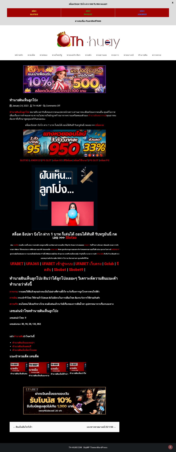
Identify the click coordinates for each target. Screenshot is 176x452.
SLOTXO (24, 160)
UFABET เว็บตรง (88, 264)
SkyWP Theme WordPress (95, 447)
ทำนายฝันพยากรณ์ (97, 115)
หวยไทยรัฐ (57, 55)
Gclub (109, 264)
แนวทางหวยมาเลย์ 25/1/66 (101, 427)
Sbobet (60, 270)
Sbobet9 (76, 270)
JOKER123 (35, 160)
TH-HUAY (37, 105)
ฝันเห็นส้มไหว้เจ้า (22, 427)
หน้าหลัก (19, 55)
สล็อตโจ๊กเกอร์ (81, 160)
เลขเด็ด (15, 245)
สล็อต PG (104, 160)
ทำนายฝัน (143, 55)
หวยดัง (88, 55)
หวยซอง (43, 55)
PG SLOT (46, 160)
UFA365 (32, 264)
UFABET (16, 264)
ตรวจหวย (156, 55)
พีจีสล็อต (68, 160)
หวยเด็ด (31, 55)
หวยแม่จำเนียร (74, 55)
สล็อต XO (57, 160)
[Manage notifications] (170, 447)
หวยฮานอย (101, 55)
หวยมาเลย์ (129, 55)
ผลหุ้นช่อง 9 (115, 249)
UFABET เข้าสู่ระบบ (57, 264)
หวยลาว (115, 55)
